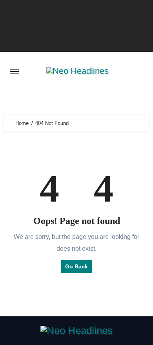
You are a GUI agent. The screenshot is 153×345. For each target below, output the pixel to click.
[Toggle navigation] (14, 71)
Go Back (76, 266)
